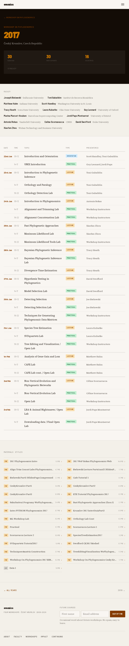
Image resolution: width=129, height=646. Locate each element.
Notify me (117, 614)
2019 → (121, 590)
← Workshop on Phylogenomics (19, 17)
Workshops (31, 636)
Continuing (57, 636)
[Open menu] (122, 4)
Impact (44, 636)
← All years (10, 590)
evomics (9, 4)
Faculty (18, 636)
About (7, 636)
